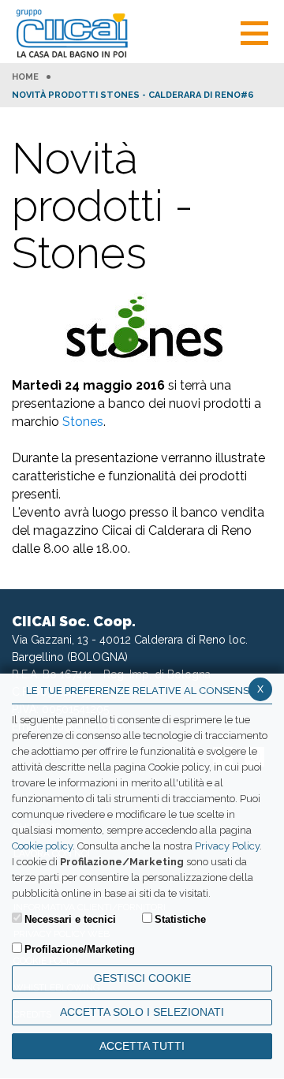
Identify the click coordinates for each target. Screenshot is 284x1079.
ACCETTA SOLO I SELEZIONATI (142, 1012)
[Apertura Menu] (254, 31)
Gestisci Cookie (142, 978)
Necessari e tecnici (70, 919)
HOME (25, 77)
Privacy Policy (227, 846)
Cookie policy (42, 846)
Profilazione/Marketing (79, 949)
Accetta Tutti (142, 1046)
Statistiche (180, 919)
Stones (82, 421)
